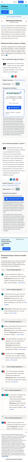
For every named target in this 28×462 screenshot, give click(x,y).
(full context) (21, 283)
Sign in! (7, 114)
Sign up (21, 2)
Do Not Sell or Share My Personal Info (14, 459)
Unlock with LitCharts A (15, 199)
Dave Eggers (5, 8)
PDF (5, 12)
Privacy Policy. (5, 456)
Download (6, 249)
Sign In (15, 2)
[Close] (26, 432)
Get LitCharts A (15, 107)
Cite (18, 84)
